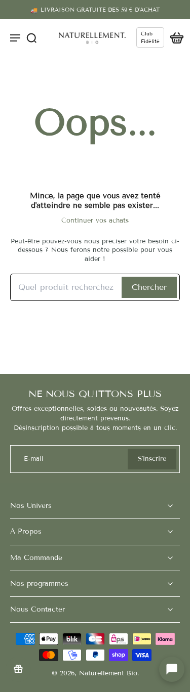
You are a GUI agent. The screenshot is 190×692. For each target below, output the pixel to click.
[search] (31, 37)
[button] (171, 669)
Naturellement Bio (108, 673)
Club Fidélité (150, 37)
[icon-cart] (174, 37)
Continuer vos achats (95, 221)
